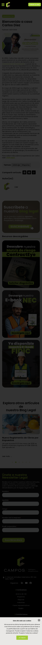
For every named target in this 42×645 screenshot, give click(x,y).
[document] (21, 322)
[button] (3, 5)
